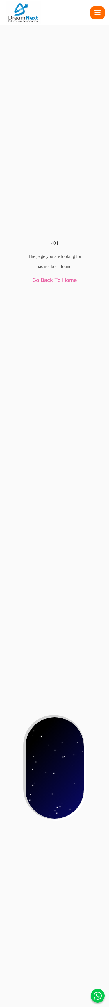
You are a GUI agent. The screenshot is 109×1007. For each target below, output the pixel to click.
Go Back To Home (54, 280)
